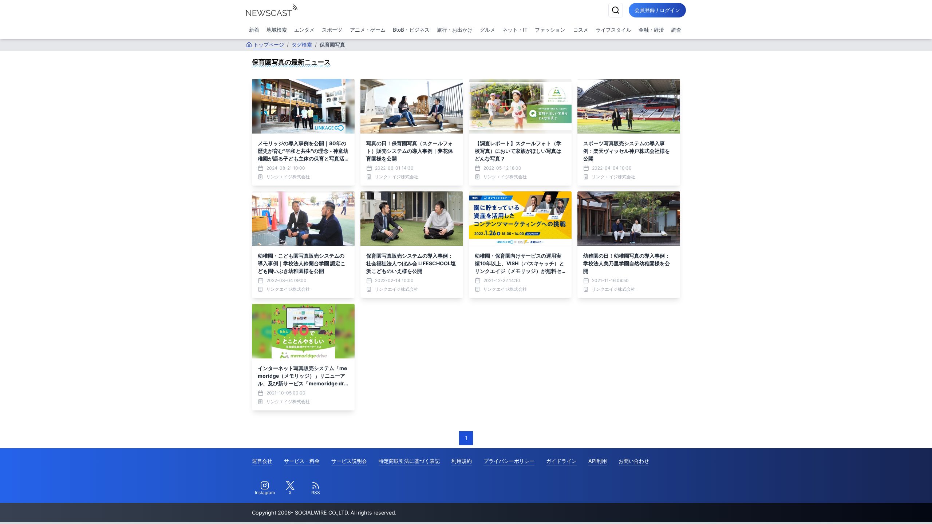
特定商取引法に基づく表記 (409, 461)
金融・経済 (651, 30)
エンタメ (304, 30)
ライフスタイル (613, 30)
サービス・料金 (302, 461)
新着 (254, 30)
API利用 (597, 461)
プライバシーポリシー (508, 461)
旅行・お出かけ (455, 30)
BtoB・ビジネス (411, 30)
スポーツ (332, 30)
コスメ (580, 30)
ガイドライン (561, 461)
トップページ (268, 44)
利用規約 (461, 461)
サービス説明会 (349, 461)
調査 (676, 30)
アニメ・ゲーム (368, 30)
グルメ (487, 30)
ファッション (550, 30)
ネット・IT (515, 30)
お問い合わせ (634, 461)
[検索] (615, 10)
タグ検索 (302, 44)
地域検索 (276, 30)
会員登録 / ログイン (657, 10)
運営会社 (262, 461)
